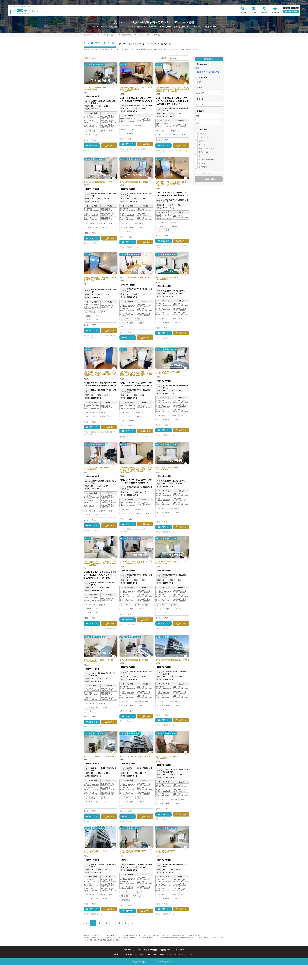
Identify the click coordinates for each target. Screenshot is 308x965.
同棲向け (202, 141)
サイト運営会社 (171, 954)
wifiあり (202, 163)
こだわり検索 (275, 13)
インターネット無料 (206, 159)
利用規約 (140, 954)
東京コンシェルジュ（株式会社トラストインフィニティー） (136, 150)
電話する (110, 145)
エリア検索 (242, 13)
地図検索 (264, 13)
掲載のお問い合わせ (186, 954)
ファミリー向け (205, 137)
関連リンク (118, 954)
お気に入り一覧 (292, 8)
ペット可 (202, 144)
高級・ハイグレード (206, 148)
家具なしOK (203, 152)
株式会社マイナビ (96, 150)
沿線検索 (253, 13)
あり (200, 81)
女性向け (202, 133)
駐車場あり (203, 167)
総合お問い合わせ (290, 11)
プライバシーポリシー (154, 954)
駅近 (200, 156)
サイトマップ (129, 954)
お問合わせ (93, 145)
